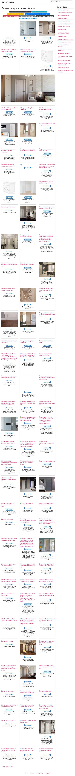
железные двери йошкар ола (65, 12)
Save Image (8, 37)
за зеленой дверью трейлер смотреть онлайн (64, 63)
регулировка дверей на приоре (39, 11)
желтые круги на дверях (64, 53)
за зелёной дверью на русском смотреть (65, 71)
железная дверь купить (63, 67)
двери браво (8, 2)
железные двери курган (63, 15)
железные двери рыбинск (64, 21)
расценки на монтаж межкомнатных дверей (20, 11)
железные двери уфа (63, 10)
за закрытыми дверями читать (65, 39)
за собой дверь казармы (64, 26)
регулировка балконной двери (28, 16)
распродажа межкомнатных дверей (45, 16)
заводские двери (62, 29)
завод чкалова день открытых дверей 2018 (65, 49)
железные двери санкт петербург (63, 45)
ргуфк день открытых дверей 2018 (11, 16)
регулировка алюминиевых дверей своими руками (37, 14)
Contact (32, 773)
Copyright (47, 773)
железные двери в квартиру (64, 42)
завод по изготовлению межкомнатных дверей (63, 32)
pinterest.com (9, 766)
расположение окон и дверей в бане (28, 18)
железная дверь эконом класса (65, 23)
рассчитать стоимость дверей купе (15, 14)
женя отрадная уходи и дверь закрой (65, 56)
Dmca (26, 773)
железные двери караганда (64, 60)
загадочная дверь (62, 18)
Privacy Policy (39, 773)
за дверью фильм (62, 36)
